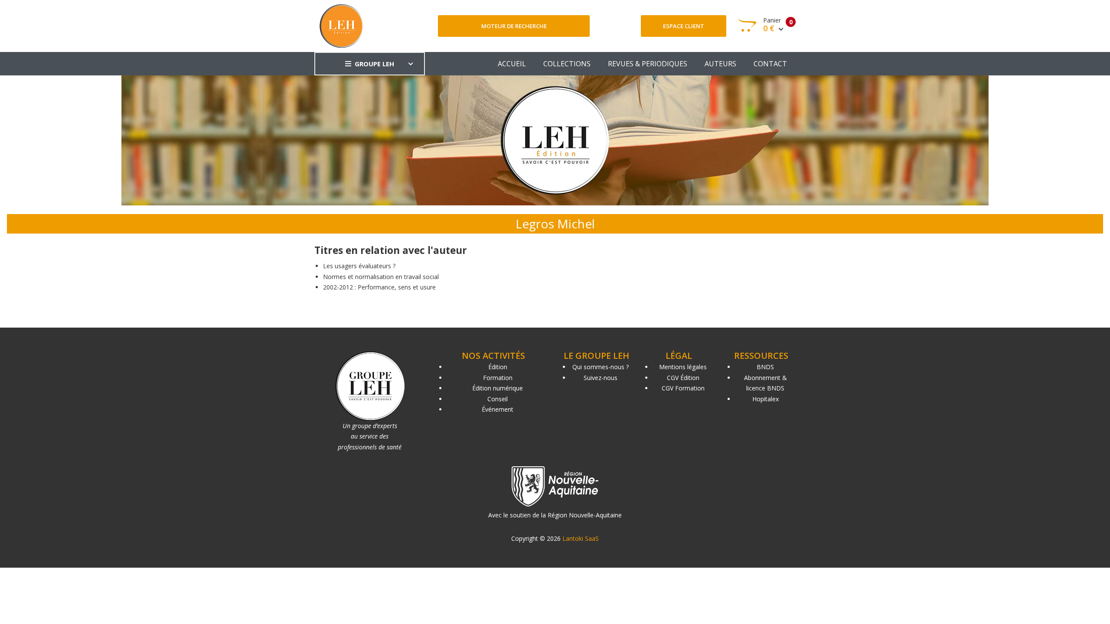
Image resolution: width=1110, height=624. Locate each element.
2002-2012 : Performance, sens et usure (379, 287)
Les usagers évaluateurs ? (359, 266)
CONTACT (770, 63)
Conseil (497, 399)
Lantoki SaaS (580, 538)
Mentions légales (683, 367)
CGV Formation (683, 388)
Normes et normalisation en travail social (381, 277)
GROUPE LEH (374, 63)
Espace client (683, 26)
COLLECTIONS (567, 63)
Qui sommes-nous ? (600, 367)
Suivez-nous (600, 378)
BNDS (765, 367)
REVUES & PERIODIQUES (647, 63)
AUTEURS (720, 63)
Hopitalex (765, 399)
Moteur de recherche (514, 26)
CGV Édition (683, 378)
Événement (497, 409)
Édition (497, 367)
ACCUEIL (512, 63)
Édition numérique (497, 388)
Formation (498, 378)
